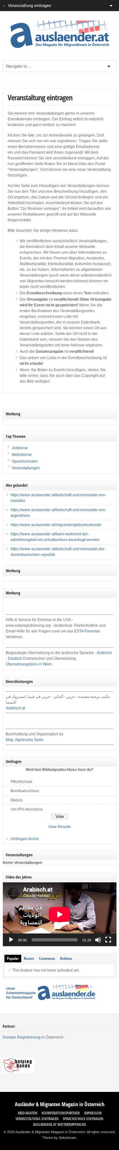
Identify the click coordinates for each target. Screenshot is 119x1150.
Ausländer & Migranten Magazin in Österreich (59, 1104)
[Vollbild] (108, 940)
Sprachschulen (24, 461)
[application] (59, 914)
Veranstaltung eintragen (37, 1118)
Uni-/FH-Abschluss (26, 809)
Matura (16, 800)
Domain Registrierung (22, 1037)
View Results (59, 827)
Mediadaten (27, 1113)
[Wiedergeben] (11, 940)
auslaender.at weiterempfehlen (59, 1124)
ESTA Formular (87, 631)
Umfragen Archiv (24, 839)
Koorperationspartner (61, 1113)
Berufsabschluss (24, 791)
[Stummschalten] (98, 940)
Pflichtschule (21, 781)
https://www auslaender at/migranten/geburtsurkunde (56, 525)
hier (31, 135)
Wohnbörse (21, 454)
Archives (66, 958)
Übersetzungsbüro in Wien (29, 664)
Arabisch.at (15, 708)
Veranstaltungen (26, 468)
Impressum (93, 1113)
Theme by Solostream (59, 1138)
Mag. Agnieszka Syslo (24, 740)
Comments (47, 958)
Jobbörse (19, 448)
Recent (29, 958)
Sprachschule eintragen (83, 1118)
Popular (13, 958)
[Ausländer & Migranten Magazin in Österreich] (60, 49)
